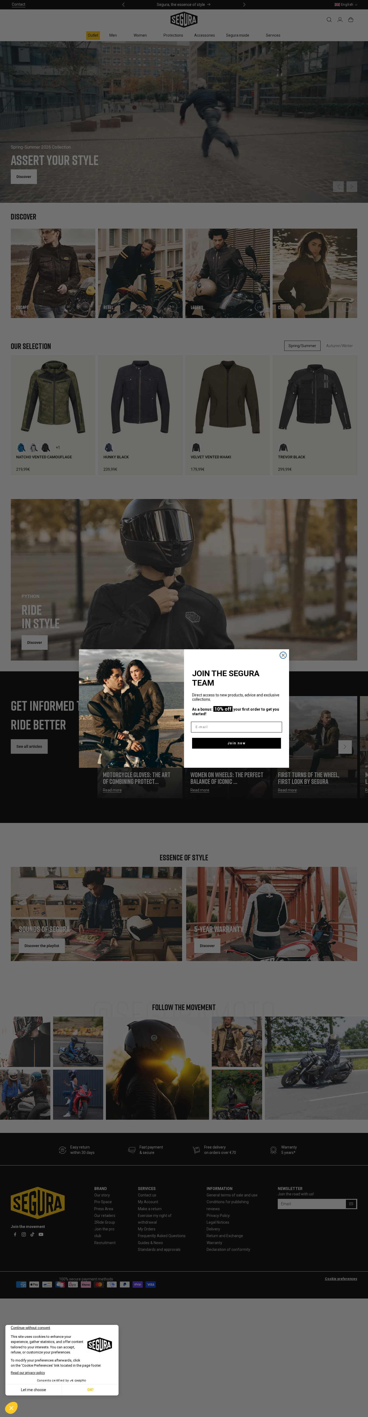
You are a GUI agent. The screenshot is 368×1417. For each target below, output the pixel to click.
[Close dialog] (283, 655)
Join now (236, 743)
